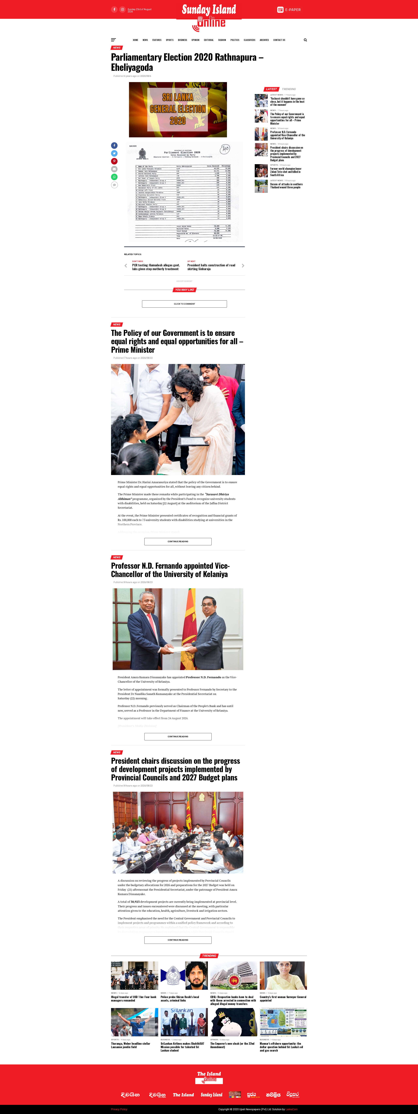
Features (156, 40)
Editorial (209, 40)
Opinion (195, 40)
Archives (264, 40)
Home (135, 40)
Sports (169, 40)
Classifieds (249, 40)
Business (182, 40)
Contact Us (279, 40)
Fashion (222, 40)
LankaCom (291, 1109)
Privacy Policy (119, 1109)
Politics (235, 40)
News (145, 40)
